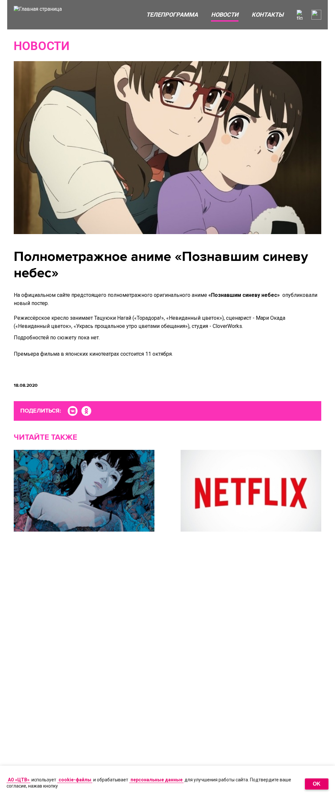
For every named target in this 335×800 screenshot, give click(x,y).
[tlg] (302, 15)
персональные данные (157, 779)
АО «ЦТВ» (18, 779)
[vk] (73, 411)
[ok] (86, 411)
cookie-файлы (75, 779)
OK (317, 784)
